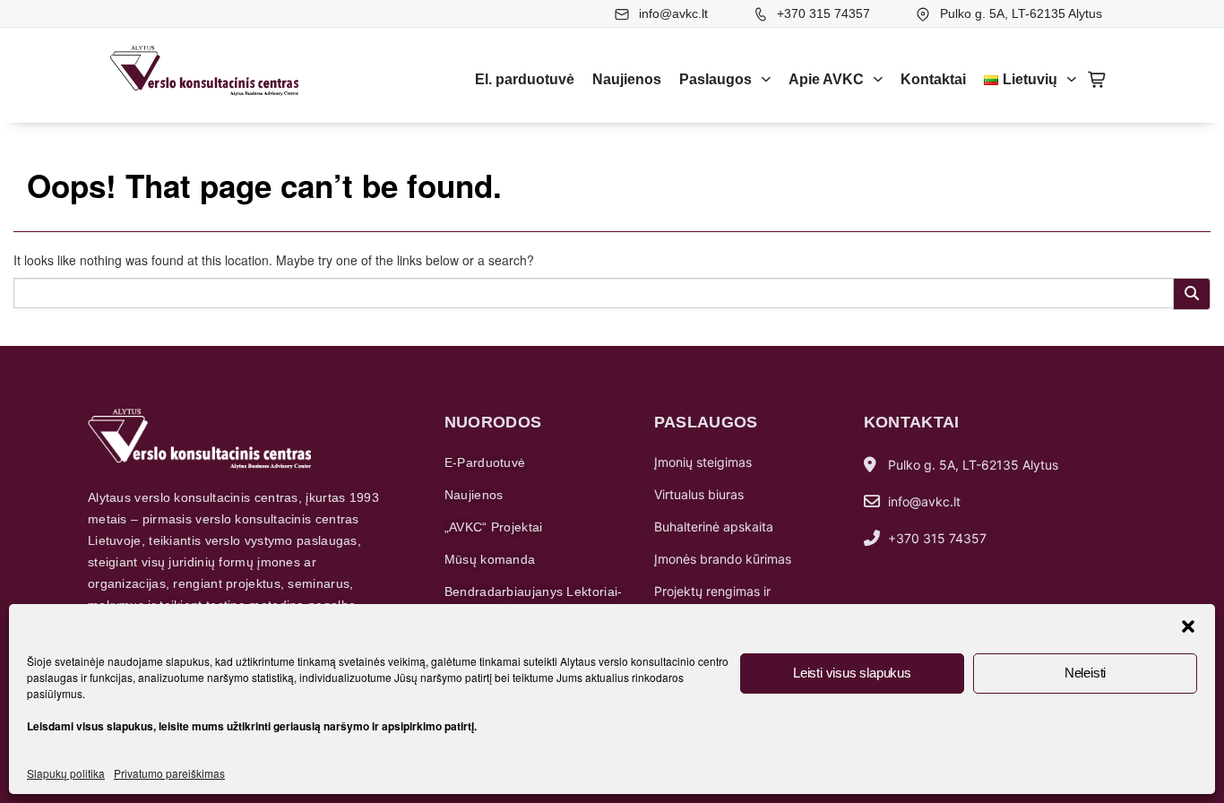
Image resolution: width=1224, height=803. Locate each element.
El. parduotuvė (524, 79)
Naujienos (626, 79)
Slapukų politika (66, 773)
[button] (1188, 626)
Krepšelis (1097, 79)
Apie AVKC (826, 79)
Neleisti (1085, 672)
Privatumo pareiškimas (169, 773)
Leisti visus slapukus (852, 672)
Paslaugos (715, 79)
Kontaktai (933, 79)
